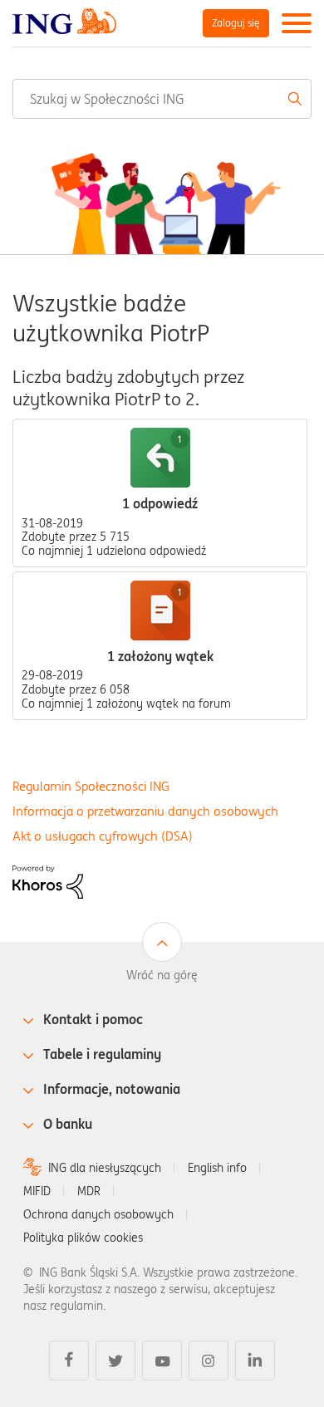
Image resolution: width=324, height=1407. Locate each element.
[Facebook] (69, 1360)
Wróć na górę (162, 975)
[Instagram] (208, 1360)
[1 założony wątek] (160, 610)
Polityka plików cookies (83, 1237)
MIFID (37, 1191)
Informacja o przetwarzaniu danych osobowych (145, 811)
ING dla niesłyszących (104, 1167)
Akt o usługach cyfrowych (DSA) (102, 836)
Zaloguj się (236, 23)
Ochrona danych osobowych (98, 1214)
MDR (89, 1191)
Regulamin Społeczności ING (90, 786)
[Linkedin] (255, 1360)
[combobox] (162, 99)
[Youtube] (162, 1360)
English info (217, 1167)
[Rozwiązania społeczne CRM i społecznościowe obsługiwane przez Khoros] (47, 880)
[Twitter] (115, 1360)
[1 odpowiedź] (160, 458)
